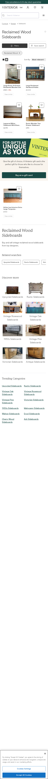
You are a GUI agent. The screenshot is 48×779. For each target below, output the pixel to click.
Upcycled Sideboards (11, 262)
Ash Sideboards (31, 419)
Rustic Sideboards (31, 262)
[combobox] (20, 15)
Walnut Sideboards (11, 413)
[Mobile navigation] (44, 15)
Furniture (5, 24)
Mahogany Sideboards (34, 408)
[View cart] (42, 7)
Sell (21, 7)
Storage (13, 24)
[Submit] (4, 15)
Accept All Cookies (24, 775)
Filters (16, 46)
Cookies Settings (24, 769)
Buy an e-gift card (24, 175)
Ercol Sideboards (32, 413)
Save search (39, 46)
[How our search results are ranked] (45, 32)
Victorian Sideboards (34, 400)
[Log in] (27, 7)
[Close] (45, 753)
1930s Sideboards (10, 408)
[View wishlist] (35, 7)
